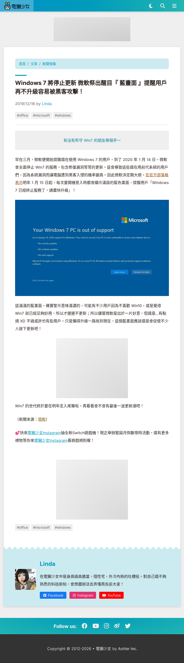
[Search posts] (162, 6)
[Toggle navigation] (174, 6)
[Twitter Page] (128, 626)
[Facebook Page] (84, 626)
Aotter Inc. (127, 648)
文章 (34, 64)
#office (22, 115)
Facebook (55, 595)
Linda (47, 103)
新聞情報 (49, 64)
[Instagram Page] (106, 626)
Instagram (84, 595)
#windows (63, 115)
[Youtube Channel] (95, 626)
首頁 (22, 64)
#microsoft (41, 115)
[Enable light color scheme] (151, 6)
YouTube (113, 595)
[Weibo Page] (117, 626)
